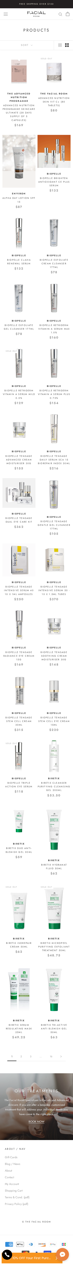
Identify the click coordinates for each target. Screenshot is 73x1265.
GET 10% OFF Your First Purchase (29, 1258)
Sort (25, 45)
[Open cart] (67, 14)
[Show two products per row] (67, 45)
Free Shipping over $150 (36, 3)
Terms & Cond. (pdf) (17, 1197)
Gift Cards (11, 1157)
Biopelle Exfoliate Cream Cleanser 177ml (54, 263)
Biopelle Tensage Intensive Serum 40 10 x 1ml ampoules (19, 590)
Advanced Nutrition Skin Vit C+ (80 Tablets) (54, 101)
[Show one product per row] (60, 45)
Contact (9, 1177)
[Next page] (61, 1056)
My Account (12, 1184)
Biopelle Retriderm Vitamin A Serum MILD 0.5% (19, 394)
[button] (62, 1254)
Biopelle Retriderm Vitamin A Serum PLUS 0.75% (54, 394)
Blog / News (12, 1164)
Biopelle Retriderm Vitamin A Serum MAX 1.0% (54, 329)
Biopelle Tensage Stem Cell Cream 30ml (18, 721)
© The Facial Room (36, 1221)
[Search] (60, 14)
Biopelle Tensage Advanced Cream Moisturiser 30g (18, 459)
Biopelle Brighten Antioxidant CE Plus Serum (54, 182)
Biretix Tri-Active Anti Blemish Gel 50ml (54, 1028)
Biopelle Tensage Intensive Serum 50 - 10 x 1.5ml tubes (54, 590)
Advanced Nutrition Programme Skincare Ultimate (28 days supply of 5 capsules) (19, 113)
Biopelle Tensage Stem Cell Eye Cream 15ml (54, 721)
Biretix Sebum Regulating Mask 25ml (19, 1028)
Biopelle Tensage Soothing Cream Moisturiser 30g (54, 656)
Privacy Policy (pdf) (16, 1204)
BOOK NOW (36, 1122)
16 (51, 1056)
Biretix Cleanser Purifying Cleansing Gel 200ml (54, 786)
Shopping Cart (14, 1191)
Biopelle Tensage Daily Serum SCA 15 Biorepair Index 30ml (54, 459)
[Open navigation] (6, 14)
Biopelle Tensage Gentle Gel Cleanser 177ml (54, 525)
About (8, 1171)
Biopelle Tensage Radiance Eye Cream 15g (18, 656)
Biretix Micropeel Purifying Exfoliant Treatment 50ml (54, 946)
